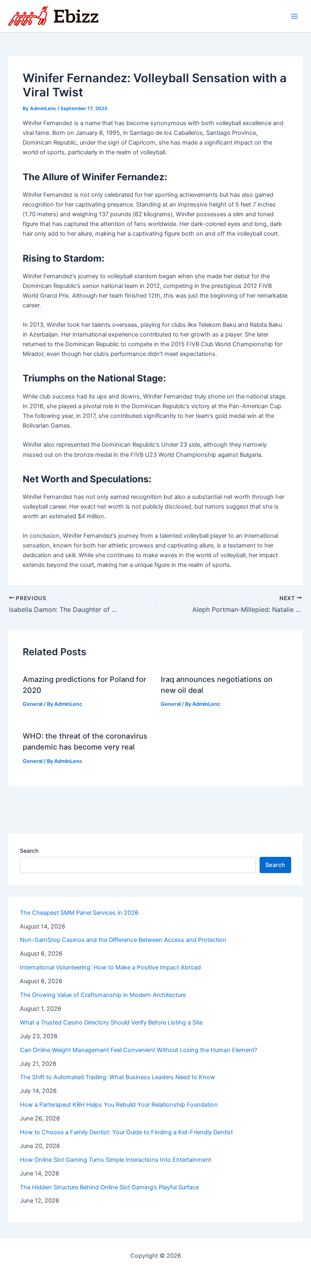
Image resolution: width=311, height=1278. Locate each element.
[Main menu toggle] (294, 16)
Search (29, 850)
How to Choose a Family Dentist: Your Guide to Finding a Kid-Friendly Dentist (126, 1132)
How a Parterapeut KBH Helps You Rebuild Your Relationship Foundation (119, 1104)
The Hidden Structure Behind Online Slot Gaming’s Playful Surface (109, 1187)
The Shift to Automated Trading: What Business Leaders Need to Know (117, 1077)
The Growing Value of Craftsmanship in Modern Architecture (103, 995)
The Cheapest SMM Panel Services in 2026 (79, 912)
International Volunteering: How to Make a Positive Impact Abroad (110, 967)
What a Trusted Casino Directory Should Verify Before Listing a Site (111, 1022)
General (33, 704)
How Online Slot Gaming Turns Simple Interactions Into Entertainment (115, 1159)
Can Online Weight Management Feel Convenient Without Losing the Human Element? (138, 1050)
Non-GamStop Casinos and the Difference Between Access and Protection (123, 940)
